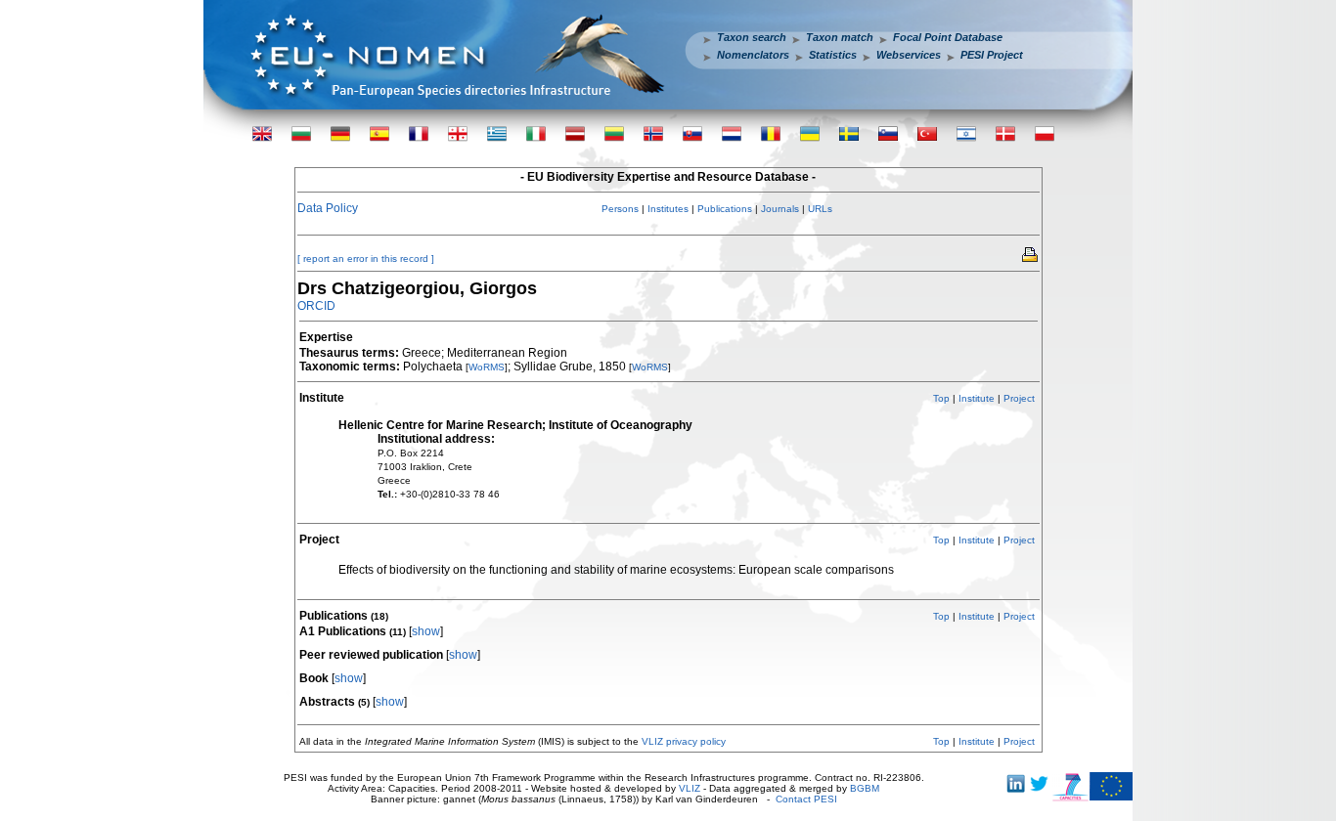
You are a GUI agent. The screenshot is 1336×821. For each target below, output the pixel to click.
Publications (724, 208)
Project (1019, 398)
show (426, 631)
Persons (620, 208)
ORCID (316, 306)
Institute (976, 398)
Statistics (833, 55)
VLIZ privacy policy (684, 741)
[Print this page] (1031, 253)
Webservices (908, 55)
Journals (780, 208)
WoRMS (486, 367)
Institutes (668, 208)
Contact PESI (806, 799)
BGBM (864, 788)
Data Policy (327, 208)
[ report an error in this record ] (365, 258)
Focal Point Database (947, 37)
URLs (820, 208)
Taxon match (839, 37)
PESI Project (991, 55)
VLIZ (689, 788)
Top (941, 398)
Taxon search (751, 37)
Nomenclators (753, 55)
